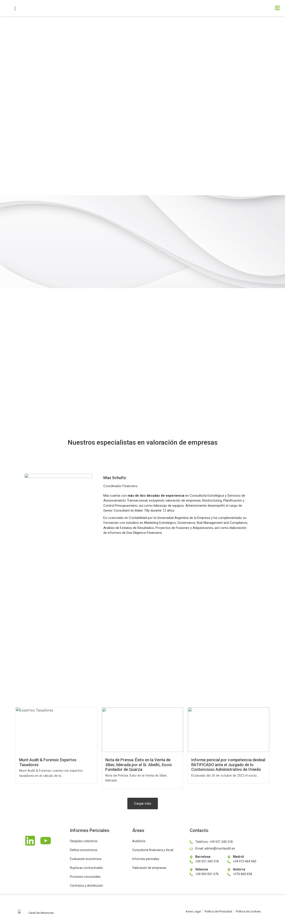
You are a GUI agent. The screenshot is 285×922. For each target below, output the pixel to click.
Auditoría (138, 841)
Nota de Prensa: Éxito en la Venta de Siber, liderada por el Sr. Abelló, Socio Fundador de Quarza (138, 764)
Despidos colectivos (84, 841)
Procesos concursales (85, 876)
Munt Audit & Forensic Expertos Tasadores (47, 762)
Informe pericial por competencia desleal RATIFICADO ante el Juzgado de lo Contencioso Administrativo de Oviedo (228, 764)
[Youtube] (45, 841)
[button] (198, 8)
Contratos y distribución (86, 885)
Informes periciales (145, 859)
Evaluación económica (85, 859)
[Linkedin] (30, 841)
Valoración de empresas (149, 868)
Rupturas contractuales (86, 868)
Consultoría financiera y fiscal (152, 850)
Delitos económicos (83, 850)
